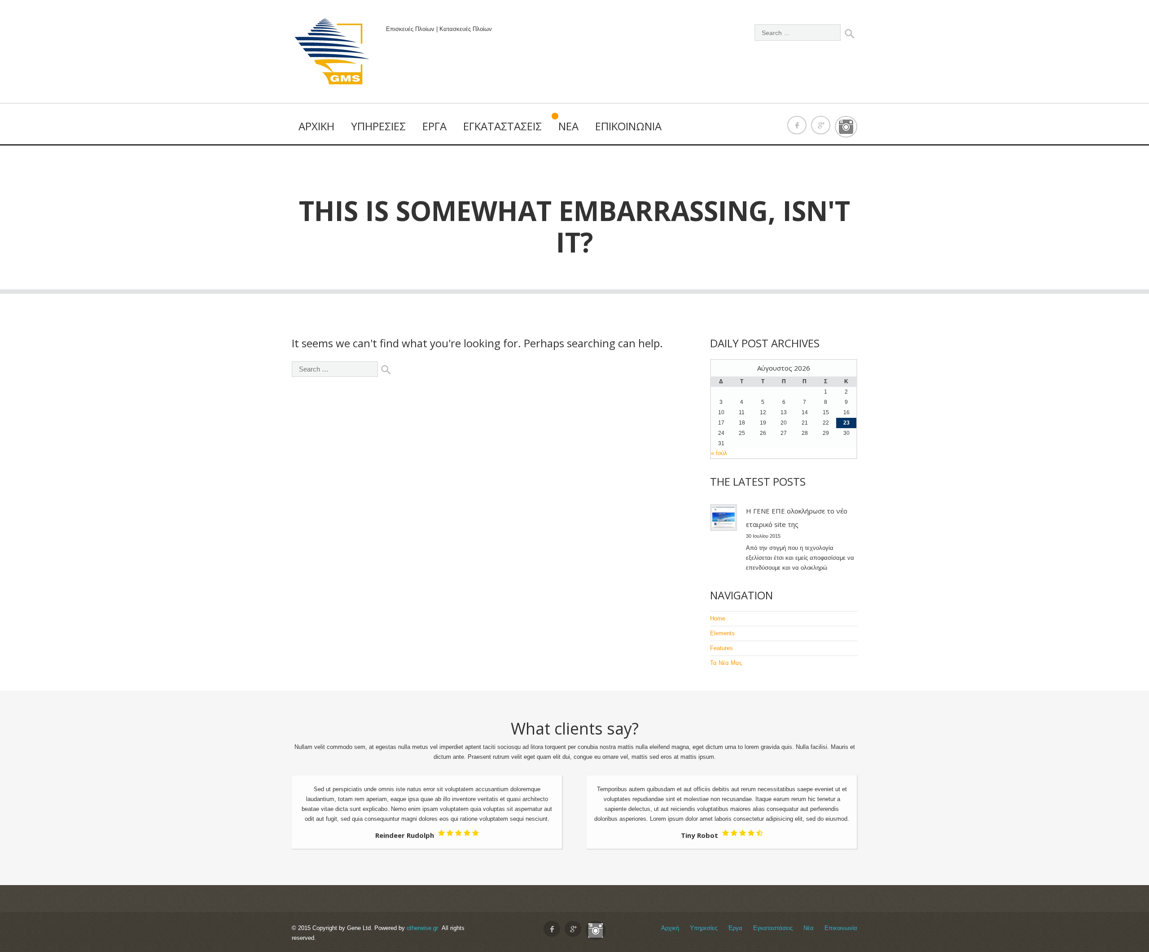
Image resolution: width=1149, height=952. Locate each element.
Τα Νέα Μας (726, 663)
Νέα (568, 126)
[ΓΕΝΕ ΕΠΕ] (332, 54)
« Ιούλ (719, 453)
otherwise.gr (422, 928)
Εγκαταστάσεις (502, 126)
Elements (722, 633)
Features (721, 648)
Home (717, 618)
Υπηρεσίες (378, 126)
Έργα (434, 126)
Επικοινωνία (628, 126)
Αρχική (316, 126)
